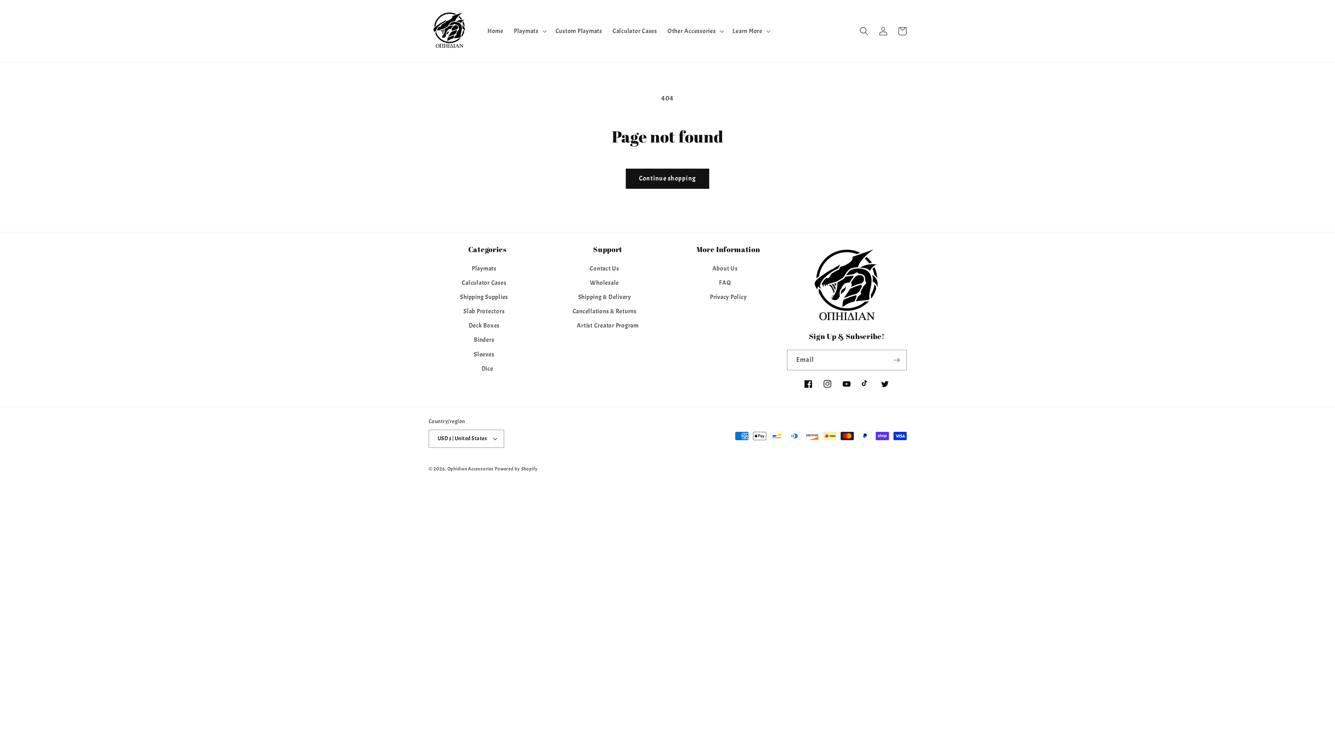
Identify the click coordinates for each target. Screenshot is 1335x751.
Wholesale (604, 282)
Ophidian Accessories (470, 469)
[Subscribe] (896, 360)
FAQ (725, 282)
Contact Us (604, 268)
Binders (484, 340)
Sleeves (484, 354)
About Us (725, 268)
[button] (529, 31)
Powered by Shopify (516, 469)
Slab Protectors (483, 311)
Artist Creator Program (608, 325)
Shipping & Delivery (604, 297)
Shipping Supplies (484, 297)
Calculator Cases (484, 282)
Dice (487, 368)
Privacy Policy (728, 297)
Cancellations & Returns (605, 311)
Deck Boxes (484, 325)
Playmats (484, 268)
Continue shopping (667, 178)
